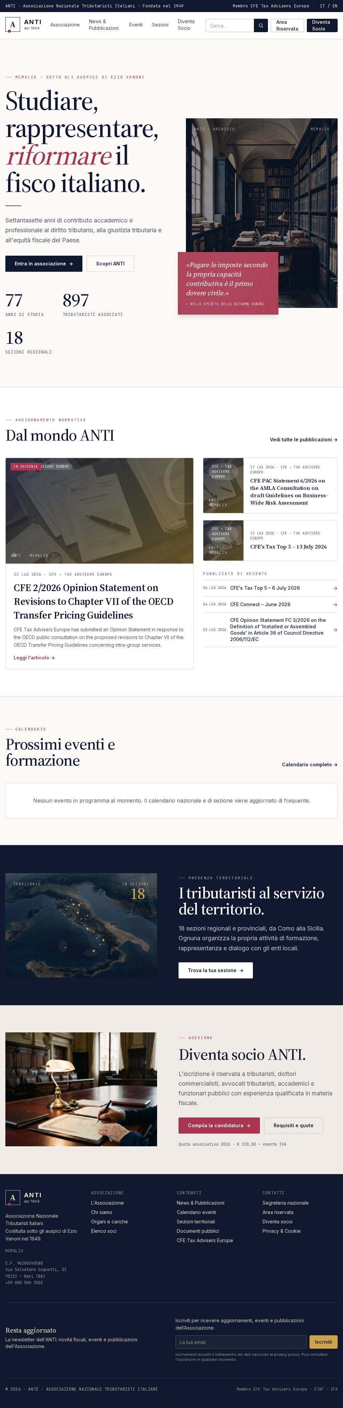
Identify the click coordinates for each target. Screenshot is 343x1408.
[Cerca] (261, 25)
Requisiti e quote (294, 1125)
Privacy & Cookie (282, 1231)
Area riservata (278, 1212)
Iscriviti (323, 1342)
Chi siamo (101, 1212)
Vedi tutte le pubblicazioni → (304, 439)
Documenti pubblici (198, 1231)
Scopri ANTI (110, 263)
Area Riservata (287, 25)
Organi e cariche (109, 1221)
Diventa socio (278, 1221)
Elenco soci (104, 1231)
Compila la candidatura (219, 1125)
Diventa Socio (186, 24)
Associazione (65, 24)
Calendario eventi (196, 1212)
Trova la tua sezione (216, 970)
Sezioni (160, 24)
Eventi (136, 24)
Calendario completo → (310, 764)
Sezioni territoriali (196, 1221)
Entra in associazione (44, 263)
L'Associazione (107, 1203)
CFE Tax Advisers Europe (205, 1240)
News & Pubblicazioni (104, 24)
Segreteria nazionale (286, 1203)
